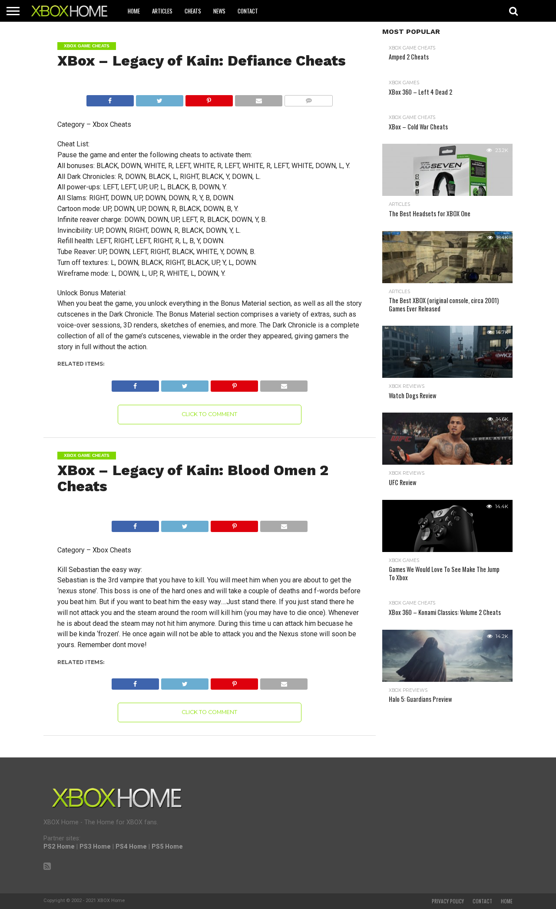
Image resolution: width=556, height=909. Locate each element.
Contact (248, 11)
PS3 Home (95, 846)
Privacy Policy (448, 901)
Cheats (193, 11)
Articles (162, 11)
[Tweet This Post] (159, 98)
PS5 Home (167, 846)
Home (134, 11)
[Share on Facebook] (110, 98)
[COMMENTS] (308, 98)
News (219, 11)
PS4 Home (131, 846)
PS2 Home (59, 846)
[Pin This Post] (209, 98)
